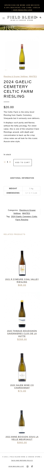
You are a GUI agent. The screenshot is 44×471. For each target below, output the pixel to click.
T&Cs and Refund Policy (22, 460)
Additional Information (22, 178)
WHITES (33, 76)
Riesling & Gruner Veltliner (16, 76)
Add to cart (22, 162)
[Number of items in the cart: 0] (37, 17)
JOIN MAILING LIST (22, 10)
